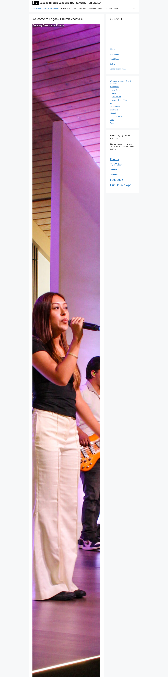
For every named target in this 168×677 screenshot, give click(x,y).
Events (114, 159)
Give (110, 9)
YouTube (116, 164)
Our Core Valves (118, 116)
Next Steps (64, 9)
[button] (134, 9)
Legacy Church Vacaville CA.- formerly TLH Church (70, 2)
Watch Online (82, 9)
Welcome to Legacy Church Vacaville (46, 9)
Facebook (116, 179)
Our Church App (121, 185)
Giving (112, 49)
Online (113, 64)
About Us (101, 9)
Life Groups (114, 54)
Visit (74, 9)
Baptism (115, 93)
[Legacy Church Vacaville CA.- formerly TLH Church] (35, 3)
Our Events (92, 9)
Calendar (114, 169)
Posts (116, 9)
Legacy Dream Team (118, 69)
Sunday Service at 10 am (48, 25)
